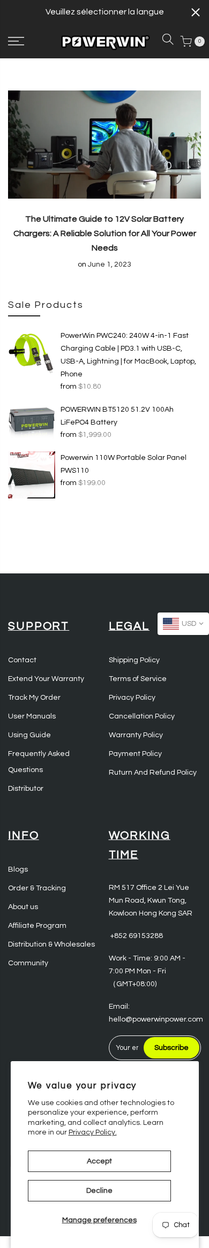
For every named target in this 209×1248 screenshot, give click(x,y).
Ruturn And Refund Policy (153, 772)
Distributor (25, 788)
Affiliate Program (37, 925)
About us (23, 907)
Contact (22, 660)
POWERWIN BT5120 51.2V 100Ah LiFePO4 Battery (117, 416)
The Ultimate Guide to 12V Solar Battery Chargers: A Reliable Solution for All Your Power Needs (104, 233)
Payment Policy (135, 754)
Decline (99, 1190)
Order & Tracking (37, 888)
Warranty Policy (136, 735)
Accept (99, 1161)
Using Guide (29, 735)
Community (28, 963)
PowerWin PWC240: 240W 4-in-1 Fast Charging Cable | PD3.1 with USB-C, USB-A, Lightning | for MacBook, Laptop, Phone (128, 355)
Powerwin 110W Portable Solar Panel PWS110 (123, 464)
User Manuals (32, 716)
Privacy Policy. (93, 1132)
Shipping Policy (134, 660)
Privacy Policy (132, 697)
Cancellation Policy (142, 716)
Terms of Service (138, 679)
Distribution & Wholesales (51, 944)
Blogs (18, 869)
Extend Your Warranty (46, 679)
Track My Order (34, 697)
